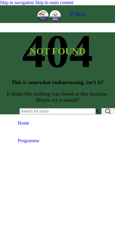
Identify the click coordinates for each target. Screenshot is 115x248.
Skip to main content (54, 2)
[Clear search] (97, 111)
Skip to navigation (17, 2)
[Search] (108, 111)
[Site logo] (49, 24)
